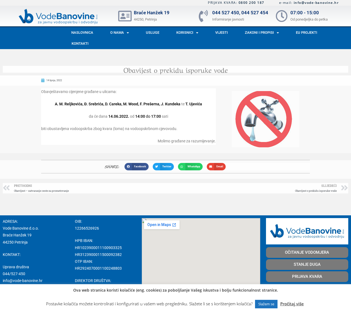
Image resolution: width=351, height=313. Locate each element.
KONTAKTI (80, 43)
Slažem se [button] (266, 303)
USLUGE (152, 32)
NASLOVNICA (82, 32)
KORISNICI (184, 32)
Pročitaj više (292, 303)
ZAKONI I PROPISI (259, 32)
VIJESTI (221, 32)
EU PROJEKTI (306, 32)
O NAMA (117, 32)
